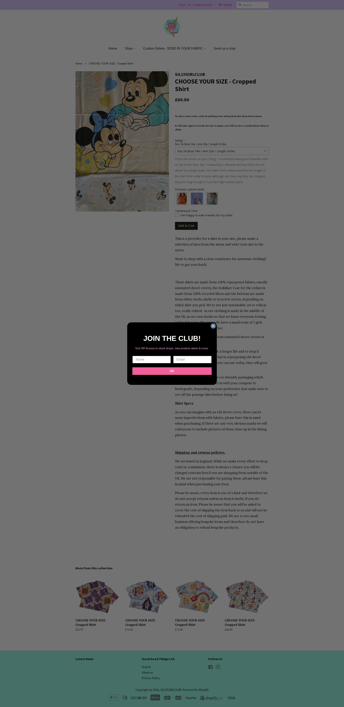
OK (172, 371)
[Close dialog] (213, 326)
